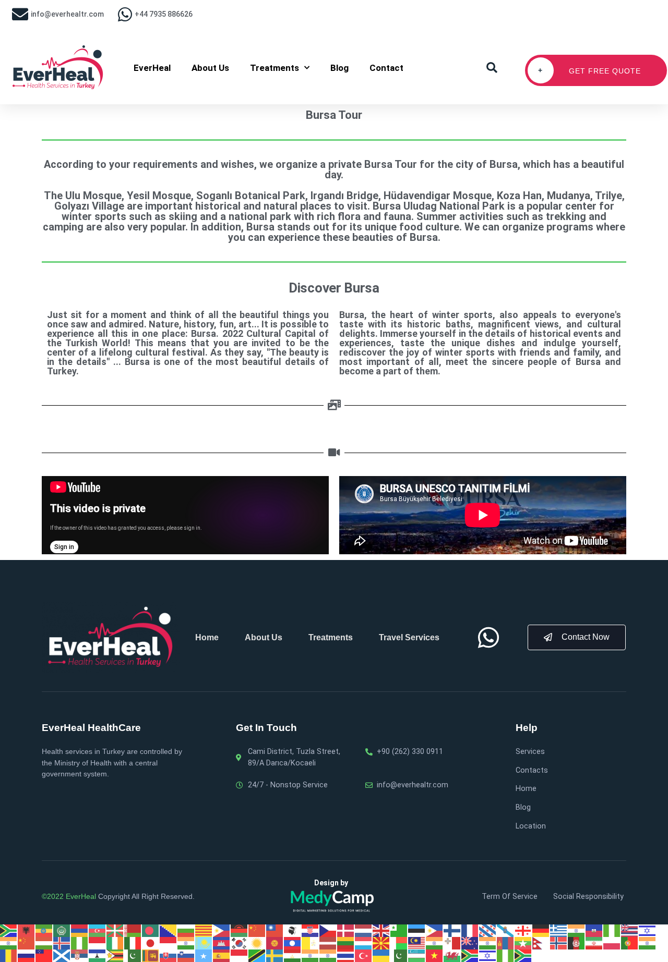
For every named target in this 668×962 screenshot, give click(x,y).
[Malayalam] (435, 943)
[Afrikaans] (9, 930)
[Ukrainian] (381, 955)
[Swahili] (257, 955)
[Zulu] (523, 955)
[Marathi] (488, 943)
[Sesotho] (97, 955)
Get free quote (589, 70)
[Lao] (293, 943)
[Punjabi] (648, 943)
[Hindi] (9, 943)
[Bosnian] (168, 930)
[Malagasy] (399, 943)
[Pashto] (577, 943)
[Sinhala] (151, 955)
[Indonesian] (97, 943)
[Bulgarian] (186, 930)
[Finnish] (452, 930)
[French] (470, 930)
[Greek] (559, 930)
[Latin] (310, 943)
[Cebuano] (222, 930)
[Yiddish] (488, 955)
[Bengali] (151, 930)
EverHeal (152, 68)
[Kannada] (186, 943)
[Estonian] (417, 930)
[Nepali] (541, 943)
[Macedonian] (381, 943)
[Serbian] (80, 955)
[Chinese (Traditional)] (275, 930)
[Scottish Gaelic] (62, 955)
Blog (339, 68)
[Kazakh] (204, 943)
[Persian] (594, 943)
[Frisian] (488, 930)
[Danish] (346, 930)
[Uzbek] (417, 955)
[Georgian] (523, 930)
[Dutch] (364, 930)
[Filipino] (435, 930)
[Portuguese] (630, 943)
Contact (386, 68)
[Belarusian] (133, 930)
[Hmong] (26, 943)
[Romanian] (9, 955)
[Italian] (133, 943)
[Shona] (115, 955)
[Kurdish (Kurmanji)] (257, 943)
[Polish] (612, 943)
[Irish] (115, 943)
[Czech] (328, 930)
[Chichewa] (239, 930)
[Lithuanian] (346, 943)
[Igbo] (80, 943)
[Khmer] (222, 943)
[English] (381, 930)
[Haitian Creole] (594, 930)
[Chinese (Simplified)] (257, 930)
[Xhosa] (470, 955)
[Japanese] (151, 943)
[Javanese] (168, 943)
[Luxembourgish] (364, 943)
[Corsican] (293, 930)
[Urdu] (399, 955)
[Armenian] (80, 930)
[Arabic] (62, 930)
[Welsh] (452, 955)
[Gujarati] (577, 930)
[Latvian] (328, 943)
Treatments (274, 68)
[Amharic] (44, 930)
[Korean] (239, 943)
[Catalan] (204, 930)
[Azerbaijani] (97, 930)
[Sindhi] (133, 955)
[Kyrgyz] (275, 943)
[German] (541, 930)
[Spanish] (222, 955)
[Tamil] (310, 955)
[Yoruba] (506, 955)
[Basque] (115, 930)
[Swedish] (275, 955)
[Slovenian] (186, 955)
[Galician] (506, 930)
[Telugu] (328, 955)
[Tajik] (293, 955)
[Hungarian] (44, 943)
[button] (492, 68)
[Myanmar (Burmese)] (523, 943)
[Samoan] (44, 955)
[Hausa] (612, 930)
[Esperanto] (399, 930)
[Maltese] (452, 943)
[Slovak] (168, 955)
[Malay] (417, 943)
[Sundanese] (239, 955)
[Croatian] (310, 930)
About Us (210, 68)
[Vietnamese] (435, 955)
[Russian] (26, 955)
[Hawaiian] (630, 930)
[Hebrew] (648, 930)
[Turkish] (364, 955)
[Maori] (470, 943)
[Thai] (346, 955)
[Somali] (204, 955)
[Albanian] (26, 930)
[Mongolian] (506, 943)
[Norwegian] (559, 943)
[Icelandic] (62, 943)
